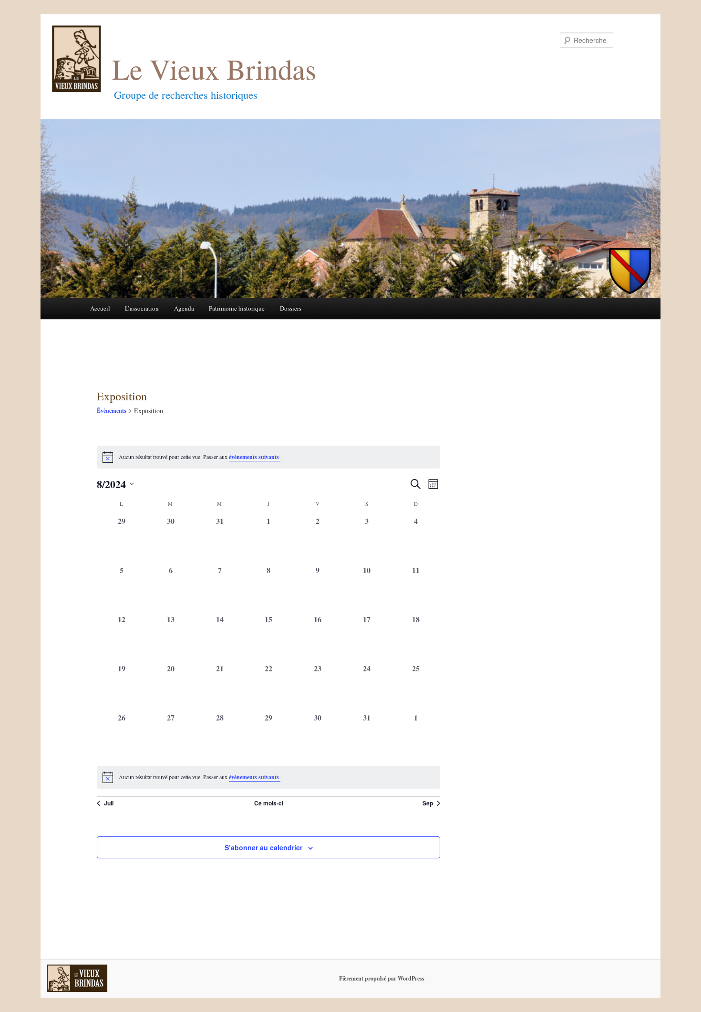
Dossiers (290, 308)
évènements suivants (254, 457)
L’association (142, 308)
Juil (108, 803)
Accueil (100, 308)
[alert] (268, 777)
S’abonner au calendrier (263, 847)
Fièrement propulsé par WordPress (381, 978)
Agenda (184, 308)
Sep (428, 803)
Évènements (111, 411)
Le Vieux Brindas (214, 69)
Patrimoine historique (237, 308)
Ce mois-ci (268, 803)
